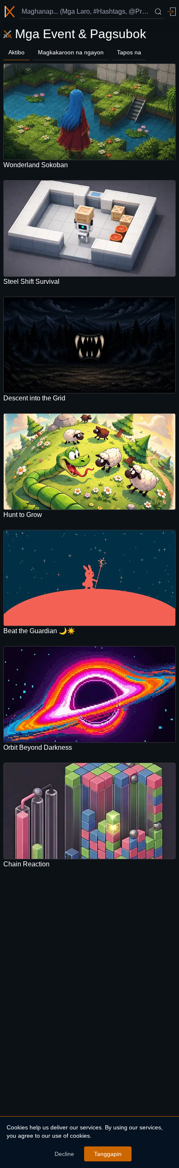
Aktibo (16, 52)
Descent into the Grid (34, 398)
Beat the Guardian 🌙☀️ (39, 630)
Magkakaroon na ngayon (71, 52)
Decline (64, 1154)
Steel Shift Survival (31, 281)
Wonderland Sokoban (35, 164)
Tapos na (129, 52)
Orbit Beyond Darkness (37, 747)
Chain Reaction (26, 864)
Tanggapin (108, 1154)
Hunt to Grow (22, 514)
